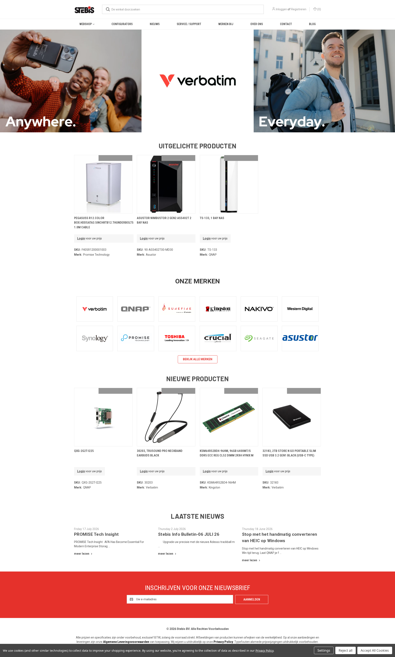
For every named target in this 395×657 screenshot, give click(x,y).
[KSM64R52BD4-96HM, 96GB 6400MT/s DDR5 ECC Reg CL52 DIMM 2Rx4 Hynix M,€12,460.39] (229, 417)
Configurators (122, 24)
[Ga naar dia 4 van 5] (391, 77)
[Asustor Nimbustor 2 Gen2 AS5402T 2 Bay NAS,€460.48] (166, 184)
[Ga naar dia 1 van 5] (189, 125)
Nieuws (155, 24)
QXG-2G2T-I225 (84, 451)
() (319, 9)
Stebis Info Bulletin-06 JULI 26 (188, 534)
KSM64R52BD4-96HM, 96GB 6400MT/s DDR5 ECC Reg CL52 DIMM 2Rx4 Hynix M (226, 453)
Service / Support (189, 24)
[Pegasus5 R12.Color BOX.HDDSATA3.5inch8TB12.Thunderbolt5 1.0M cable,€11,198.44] (103, 184)
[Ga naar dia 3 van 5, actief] (197, 125)
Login (81, 238)
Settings (323, 650)
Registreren (298, 9)
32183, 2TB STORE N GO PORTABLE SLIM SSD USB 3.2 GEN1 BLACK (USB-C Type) (289, 453)
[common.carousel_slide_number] (197, 81)
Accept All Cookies (375, 650)
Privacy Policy (223, 641)
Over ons (256, 24)
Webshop (85, 24)
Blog (312, 24)
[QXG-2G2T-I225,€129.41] (103, 417)
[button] (94, 309)
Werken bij (225, 24)
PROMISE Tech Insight (96, 534)
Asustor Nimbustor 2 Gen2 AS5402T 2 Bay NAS (164, 220)
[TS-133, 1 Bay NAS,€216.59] (229, 184)
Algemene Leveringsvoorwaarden (126, 641)
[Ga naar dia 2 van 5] (3, 77)
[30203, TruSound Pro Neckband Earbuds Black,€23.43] (166, 417)
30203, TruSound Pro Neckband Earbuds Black (159, 453)
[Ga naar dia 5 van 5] (206, 125)
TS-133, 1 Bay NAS (212, 218)
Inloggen (281, 9)
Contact (286, 24)
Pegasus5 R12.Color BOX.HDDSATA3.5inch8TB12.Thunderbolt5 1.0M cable (104, 222)
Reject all (345, 650)
